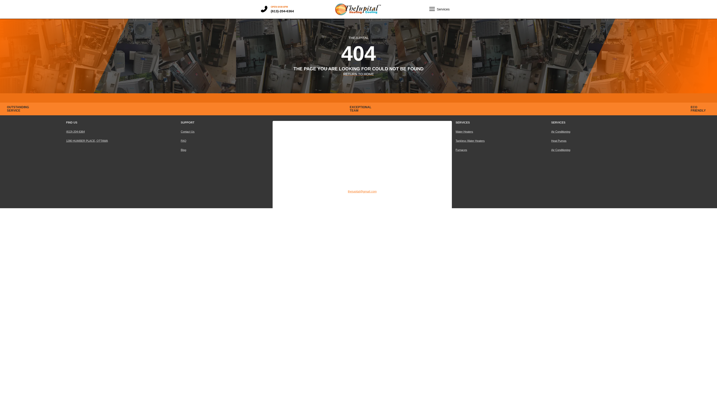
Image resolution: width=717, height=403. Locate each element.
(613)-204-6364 (282, 11)
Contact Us (188, 131)
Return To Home (358, 74)
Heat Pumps (559, 140)
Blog (183, 149)
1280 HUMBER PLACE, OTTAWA (87, 140)
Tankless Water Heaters (470, 140)
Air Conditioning (560, 131)
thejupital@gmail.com (362, 191)
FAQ (183, 140)
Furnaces (461, 149)
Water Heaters (464, 131)
